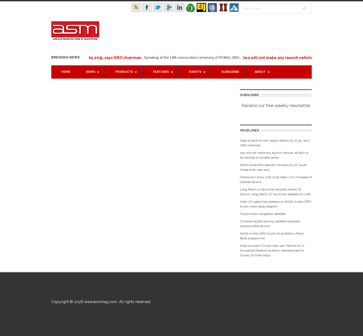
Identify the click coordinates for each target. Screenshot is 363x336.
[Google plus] (169, 7)
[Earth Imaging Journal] (201, 7)
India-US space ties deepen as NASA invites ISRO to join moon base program (275, 204)
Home (65, 72)
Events (192, 74)
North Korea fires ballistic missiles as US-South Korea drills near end (273, 167)
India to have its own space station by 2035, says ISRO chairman (275, 143)
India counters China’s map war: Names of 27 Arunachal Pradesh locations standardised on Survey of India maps (272, 250)
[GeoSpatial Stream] (234, 7)
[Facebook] (147, 7)
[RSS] (136, 7)
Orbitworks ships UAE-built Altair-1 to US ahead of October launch (276, 179)
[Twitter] (158, 7)
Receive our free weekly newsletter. (276, 105)
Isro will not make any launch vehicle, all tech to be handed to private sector (274, 155)
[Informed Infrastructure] (223, 7)
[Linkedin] (179, 7)
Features (158, 74)
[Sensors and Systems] (212, 7)
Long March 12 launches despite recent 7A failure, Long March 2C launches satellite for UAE (275, 192)
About (257, 74)
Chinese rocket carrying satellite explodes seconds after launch (270, 223)
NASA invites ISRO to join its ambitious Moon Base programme (272, 236)
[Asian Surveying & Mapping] (75, 38)
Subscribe (230, 72)
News (88, 74)
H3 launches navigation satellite (263, 214)
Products (121, 74)
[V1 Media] (190, 7)
